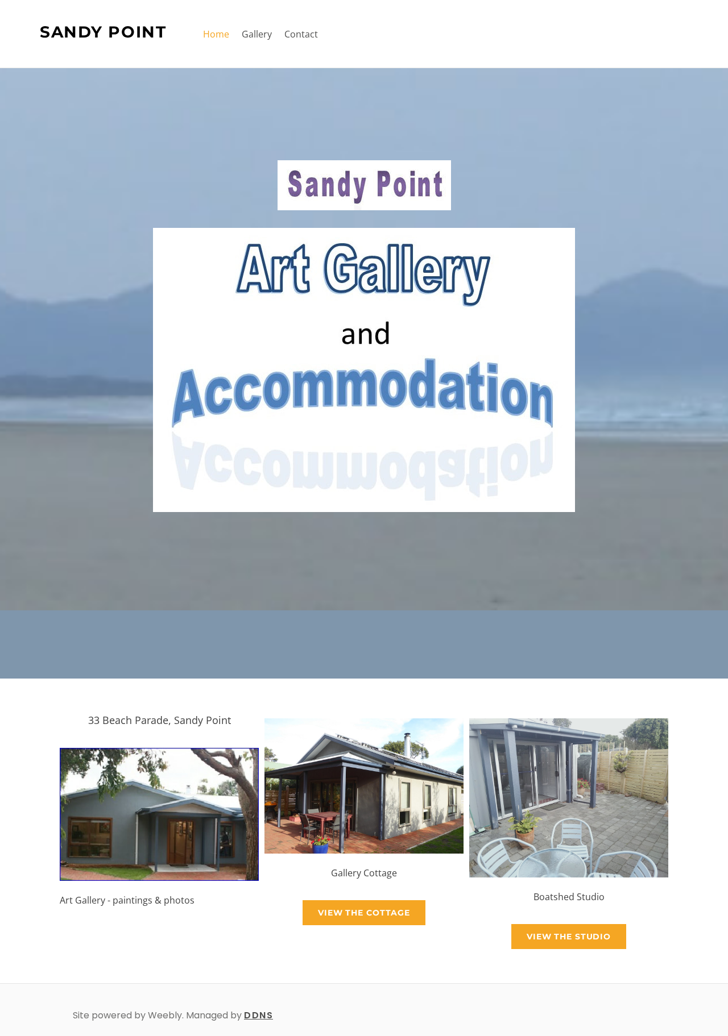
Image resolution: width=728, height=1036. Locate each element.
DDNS (258, 1015)
